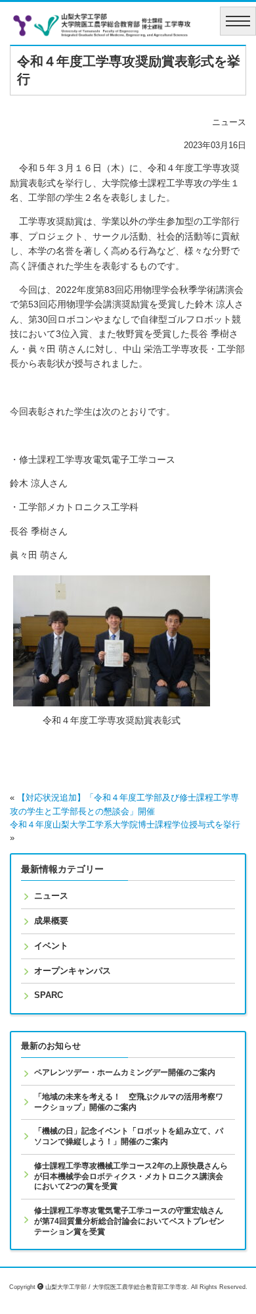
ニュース (51, 896)
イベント (51, 946)
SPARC (48, 995)
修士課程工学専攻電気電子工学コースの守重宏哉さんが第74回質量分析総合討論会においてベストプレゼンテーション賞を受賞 (129, 1221)
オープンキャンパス (72, 971)
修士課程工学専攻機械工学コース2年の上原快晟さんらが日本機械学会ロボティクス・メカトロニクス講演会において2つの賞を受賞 (131, 1176)
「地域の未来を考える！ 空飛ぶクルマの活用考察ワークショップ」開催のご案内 (128, 1102)
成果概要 (51, 921)
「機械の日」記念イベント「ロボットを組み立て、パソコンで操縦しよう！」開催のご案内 (128, 1136)
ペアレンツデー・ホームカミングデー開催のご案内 (124, 1072)
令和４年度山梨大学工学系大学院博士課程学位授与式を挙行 (125, 824)
